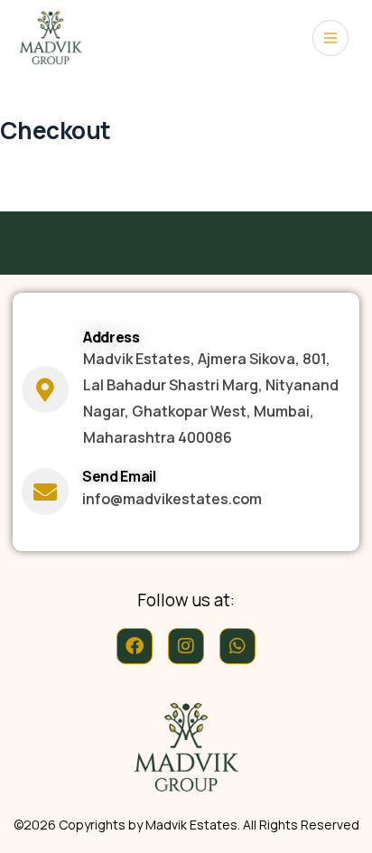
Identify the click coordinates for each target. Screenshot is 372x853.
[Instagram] (186, 646)
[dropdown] (330, 38)
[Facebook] (134, 646)
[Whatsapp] (237, 646)
